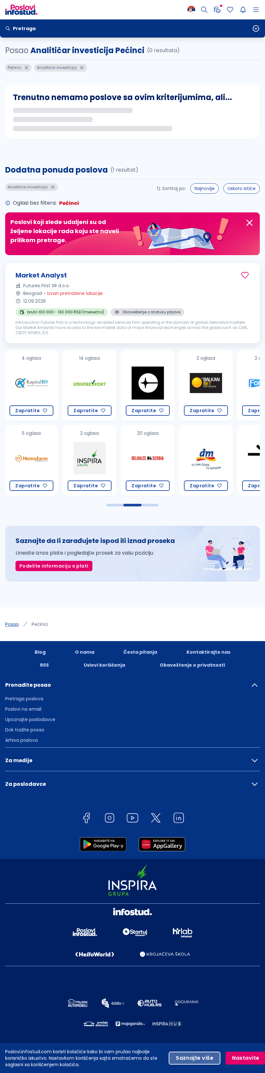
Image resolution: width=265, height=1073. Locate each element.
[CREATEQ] (96, 385)
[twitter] (155, 819)
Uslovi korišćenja (104, 665)
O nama (84, 652)
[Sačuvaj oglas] (244, 275)
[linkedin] (178, 819)
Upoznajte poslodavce (30, 719)
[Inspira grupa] (37, 460)
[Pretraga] (204, 9)
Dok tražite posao (24, 730)
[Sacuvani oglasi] (230, 9)
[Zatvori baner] (249, 223)
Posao (12, 624)
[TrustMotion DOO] (212, 460)
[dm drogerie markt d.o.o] (154, 460)
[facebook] (86, 819)
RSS (44, 665)
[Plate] (217, 9)
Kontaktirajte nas (208, 652)
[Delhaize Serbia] (96, 460)
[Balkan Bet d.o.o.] (154, 385)
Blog (40, 652)
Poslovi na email (23, 709)
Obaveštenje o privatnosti (192, 665)
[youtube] (132, 819)
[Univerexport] (37, 385)
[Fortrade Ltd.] (212, 385)
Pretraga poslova (24, 698)
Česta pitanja (140, 652)
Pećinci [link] (40, 624)
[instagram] (109, 819)
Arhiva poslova (21, 740)
